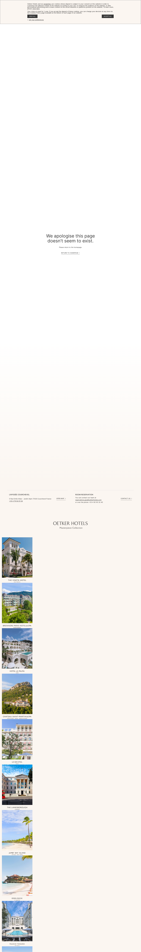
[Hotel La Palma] (17, 672)
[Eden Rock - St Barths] (17, 899)
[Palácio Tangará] (17, 944)
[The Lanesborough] (17, 808)
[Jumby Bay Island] (17, 853)
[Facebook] (70, 518)
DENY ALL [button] (32, 16)
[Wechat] (78, 518)
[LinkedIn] (74, 518)
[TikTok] (59, 518)
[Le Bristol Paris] (17, 763)
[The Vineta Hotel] (17, 581)
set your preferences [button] (36, 20)
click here (36, 9)
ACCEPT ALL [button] (108, 16)
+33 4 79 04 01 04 (16, 501)
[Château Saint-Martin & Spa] (17, 717)
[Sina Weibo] (82, 518)
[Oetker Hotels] (70, 525)
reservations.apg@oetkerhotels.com (88, 500)
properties (47, 4)
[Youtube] (67, 518)
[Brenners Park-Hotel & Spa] (17, 626)
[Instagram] (63, 518)
